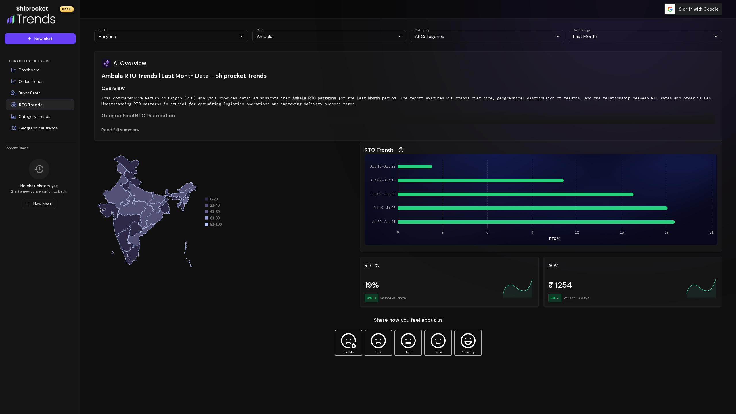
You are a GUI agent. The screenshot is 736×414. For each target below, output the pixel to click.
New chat (43, 38)
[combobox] (166, 36)
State (102, 30)
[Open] (241, 36)
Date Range (582, 30)
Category (422, 30)
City (259, 30)
